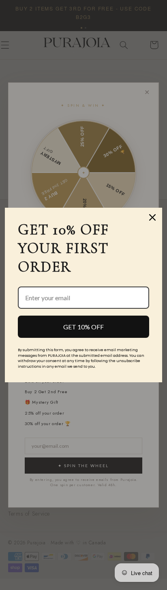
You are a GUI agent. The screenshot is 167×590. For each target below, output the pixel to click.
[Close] (152, 217)
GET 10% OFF (83, 327)
